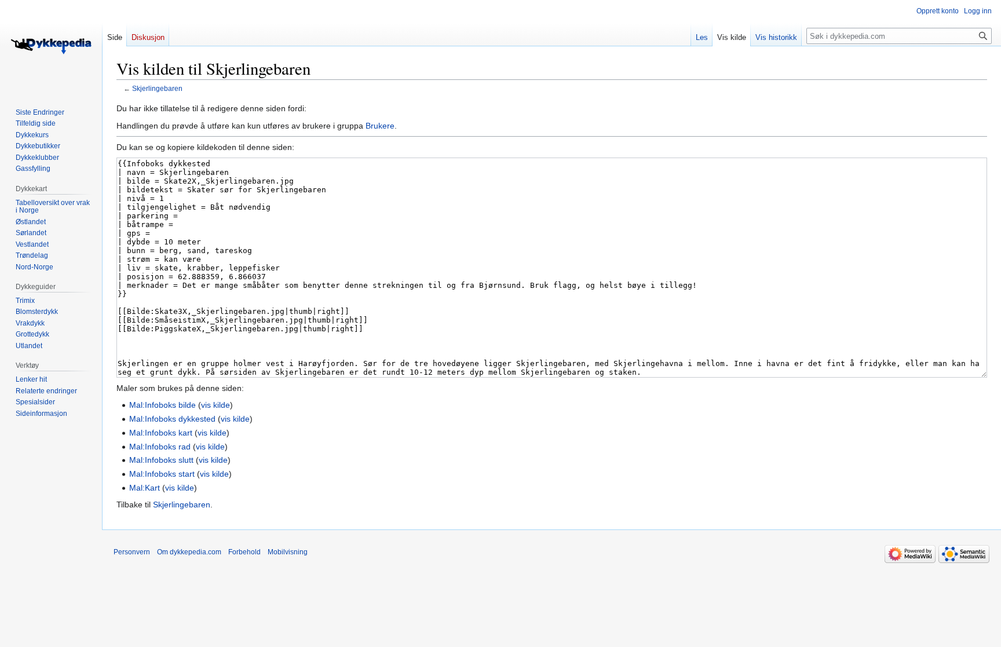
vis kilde (215, 405)
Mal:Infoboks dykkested (172, 418)
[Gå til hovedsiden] (51, 46)
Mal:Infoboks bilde (162, 405)
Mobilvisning (288, 552)
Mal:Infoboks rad (160, 446)
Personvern (132, 552)
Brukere (380, 125)
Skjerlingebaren (157, 88)
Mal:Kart (144, 487)
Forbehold (244, 552)
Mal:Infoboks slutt (161, 460)
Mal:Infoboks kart (160, 432)
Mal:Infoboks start (162, 473)
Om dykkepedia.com (189, 552)
